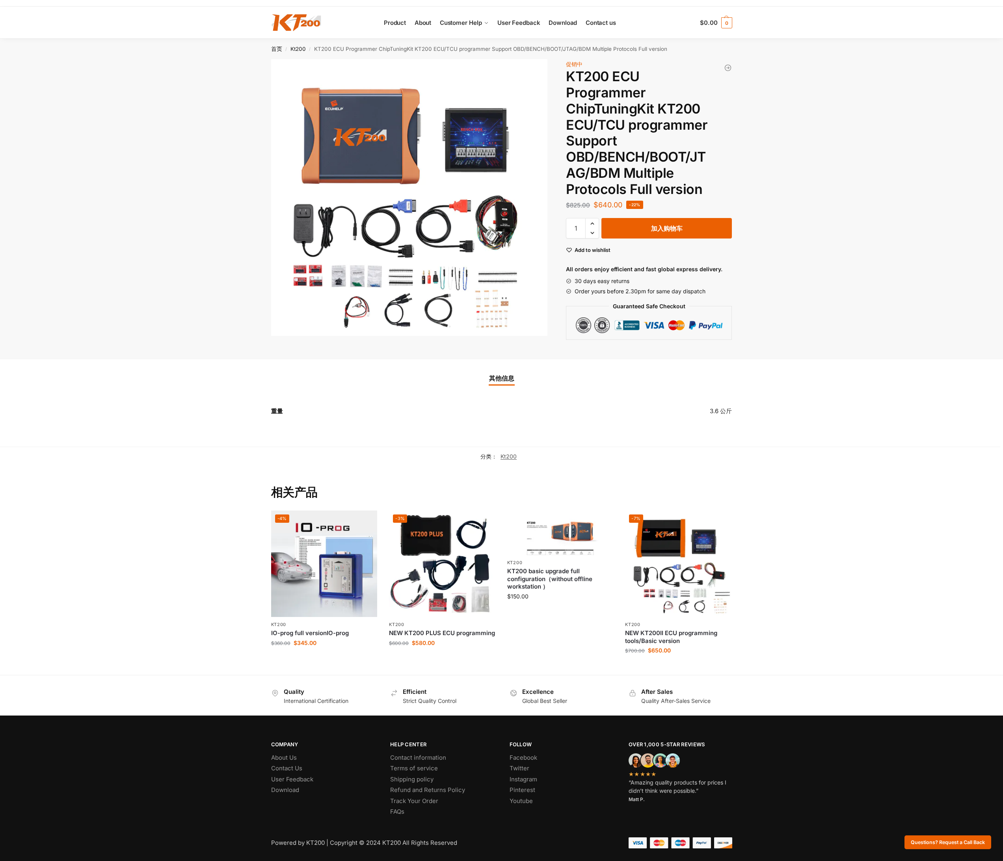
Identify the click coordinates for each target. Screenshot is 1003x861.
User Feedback (292, 779)
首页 (276, 49)
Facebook (523, 757)
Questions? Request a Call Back (948, 842)
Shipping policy (412, 779)
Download (285, 790)
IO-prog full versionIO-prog (310, 633)
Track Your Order (414, 801)
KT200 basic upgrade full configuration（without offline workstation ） (549, 578)
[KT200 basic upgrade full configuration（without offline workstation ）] (560, 533)
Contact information (418, 757)
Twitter (519, 768)
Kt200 (298, 49)
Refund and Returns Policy (427, 790)
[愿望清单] (365, 522)
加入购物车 (667, 228)
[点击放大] (409, 197)
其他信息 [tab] (501, 378)
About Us (284, 757)
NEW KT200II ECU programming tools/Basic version (671, 637)
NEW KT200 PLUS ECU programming (442, 633)
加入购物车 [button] (324, 659)
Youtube (521, 801)
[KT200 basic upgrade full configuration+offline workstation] (728, 68)
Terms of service (414, 768)
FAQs (397, 811)
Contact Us (286, 768)
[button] (592, 223)
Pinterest (522, 790)
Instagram (523, 779)
